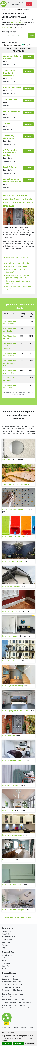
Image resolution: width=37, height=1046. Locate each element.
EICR (4, 958)
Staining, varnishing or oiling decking (15, 484)
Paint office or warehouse (11, 785)
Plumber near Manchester (11, 987)
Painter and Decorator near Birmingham (16, 1002)
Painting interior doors (10, 636)
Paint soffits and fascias (11, 586)
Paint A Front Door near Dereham (9, 337)
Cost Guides (6, 931)
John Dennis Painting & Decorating (9, 73)
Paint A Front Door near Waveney (9, 379)
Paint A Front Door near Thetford (9, 386)
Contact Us (6, 942)
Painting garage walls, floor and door (15, 711)
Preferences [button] (29, 1043)
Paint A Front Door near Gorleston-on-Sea (9, 363)
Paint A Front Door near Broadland (9, 322)
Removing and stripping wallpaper (14, 509)
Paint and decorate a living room (14, 910)
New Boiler (6, 969)
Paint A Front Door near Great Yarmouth (9, 346)
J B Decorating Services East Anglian (10, 152)
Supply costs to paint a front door (18, 263)
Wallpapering (7, 459)
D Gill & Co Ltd (10, 167)
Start (31, 35)
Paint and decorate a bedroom (13, 760)
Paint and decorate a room (12, 885)
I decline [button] (18, 1043)
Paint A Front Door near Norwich (9, 330)
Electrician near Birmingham (12, 984)
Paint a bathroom (8, 860)
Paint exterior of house (10, 661)
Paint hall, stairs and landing (12, 686)
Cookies (31, 1027)
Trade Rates (6, 934)
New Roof (5, 961)
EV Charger (6, 963)
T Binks (6, 124)
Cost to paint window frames (16, 266)
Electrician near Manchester (12, 990)
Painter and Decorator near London (14, 997)
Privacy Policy (6, 1027)
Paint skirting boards (9, 611)
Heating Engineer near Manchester (14, 1005)
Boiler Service (7, 955)
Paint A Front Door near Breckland (9, 354)
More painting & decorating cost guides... (20, 917)
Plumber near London (9, 976)
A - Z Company (7, 939)
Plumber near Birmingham (11, 982)
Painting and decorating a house (14, 536)
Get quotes (28, 57)
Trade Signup (29, 4)
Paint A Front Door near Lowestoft (9, 372)
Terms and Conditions (19, 1027)
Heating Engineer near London (13, 994)
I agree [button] (7, 1043)
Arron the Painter (11, 100)
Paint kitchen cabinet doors (12, 835)
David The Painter (16, 22)
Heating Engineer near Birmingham (14, 999)
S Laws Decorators (12, 88)
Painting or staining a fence (12, 561)
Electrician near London (10, 979)
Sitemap (5, 945)
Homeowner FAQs (8, 937)
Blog (3, 948)
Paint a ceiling (7, 810)
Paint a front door (8, 735)
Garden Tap (6, 966)
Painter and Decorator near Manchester (16, 1008)
